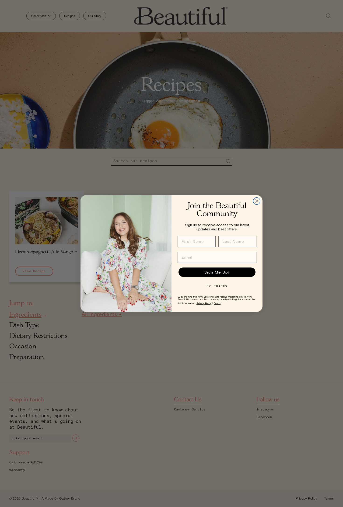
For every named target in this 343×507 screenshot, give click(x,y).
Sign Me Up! (217, 272)
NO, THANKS (217, 286)
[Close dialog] (256, 201)
